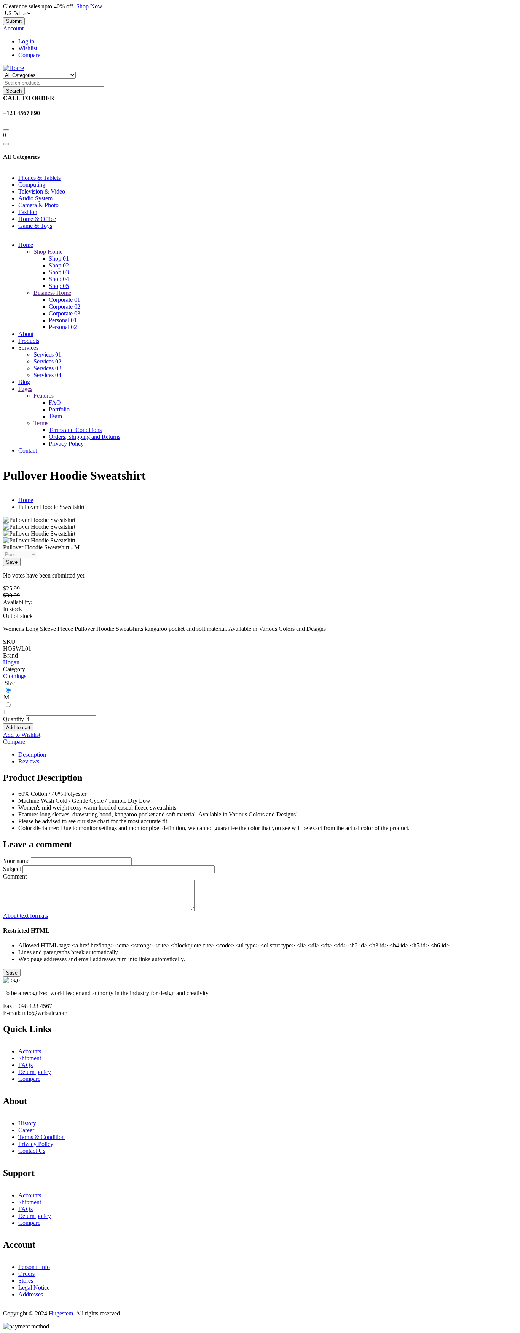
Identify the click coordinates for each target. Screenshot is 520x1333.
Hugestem (61, 1313)
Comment (15, 876)
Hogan (11, 662)
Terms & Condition (41, 1137)
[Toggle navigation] (6, 144)
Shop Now (89, 6)
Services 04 (47, 375)
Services (28, 347)
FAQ (55, 402)
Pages (25, 389)
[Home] (13, 68)
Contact (27, 450)
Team (55, 416)
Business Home (52, 293)
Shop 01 (59, 258)
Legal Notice (33, 1287)
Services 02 (47, 361)
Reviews (28, 761)
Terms (40, 423)
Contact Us (31, 1150)
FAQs (25, 1065)
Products (28, 341)
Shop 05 (59, 286)
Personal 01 (63, 320)
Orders (26, 1274)
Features (43, 395)
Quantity (13, 719)
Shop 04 (59, 279)
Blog (24, 382)
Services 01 (47, 354)
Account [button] (13, 28)
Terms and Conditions (75, 430)
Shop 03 (59, 272)
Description (32, 754)
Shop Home (47, 251)
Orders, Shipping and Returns (84, 437)
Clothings (14, 676)
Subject (12, 869)
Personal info (34, 1267)
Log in (26, 41)
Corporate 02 (64, 306)
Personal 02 (63, 327)
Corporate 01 (64, 299)
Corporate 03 (64, 313)
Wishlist (27, 48)
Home (25, 245)
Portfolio (59, 409)
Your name (16, 861)
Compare (29, 55)
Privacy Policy (66, 443)
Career (26, 1130)
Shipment (29, 1058)
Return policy (34, 1072)
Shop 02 (59, 265)
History (27, 1123)
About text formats (25, 915)
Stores (25, 1280)
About (25, 334)
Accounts (29, 1051)
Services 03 (47, 368)
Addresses (30, 1294)
